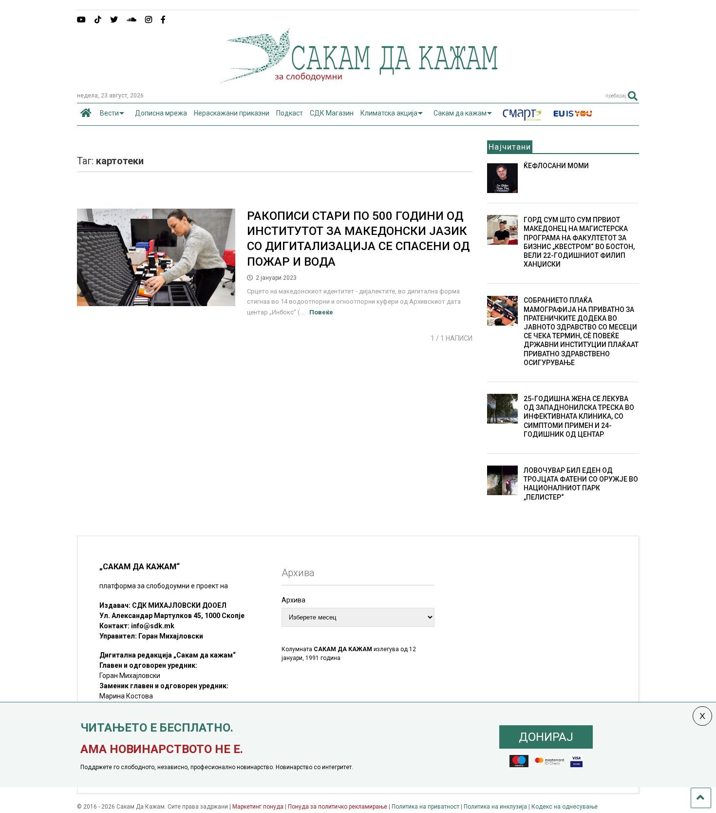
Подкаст (289, 113)
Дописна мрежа (161, 113)
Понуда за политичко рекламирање (337, 806)
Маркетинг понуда (258, 806)
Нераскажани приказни (231, 113)
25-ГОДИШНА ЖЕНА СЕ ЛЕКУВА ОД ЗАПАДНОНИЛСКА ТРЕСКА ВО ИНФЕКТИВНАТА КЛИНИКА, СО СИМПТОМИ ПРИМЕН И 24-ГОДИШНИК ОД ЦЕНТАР (579, 416)
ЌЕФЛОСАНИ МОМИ (556, 166)
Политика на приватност (425, 806)
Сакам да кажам (460, 113)
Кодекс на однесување (564, 806)
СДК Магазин (332, 113)
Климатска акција (388, 113)
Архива (293, 600)
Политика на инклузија (495, 806)
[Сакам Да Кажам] (358, 80)
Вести (109, 113)
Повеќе (321, 312)
